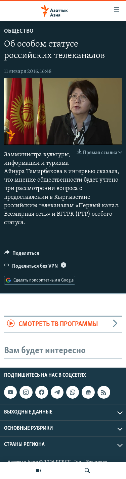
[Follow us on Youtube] (10, 392)
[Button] (21, 254)
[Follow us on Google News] (88, 392)
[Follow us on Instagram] (25, 392)
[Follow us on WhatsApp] (72, 392)
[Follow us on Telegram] (57, 392)
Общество (19, 31)
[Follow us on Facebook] (41, 392)
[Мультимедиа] (39, 470)
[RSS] (103, 392)
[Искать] (87, 470)
